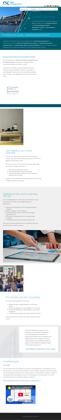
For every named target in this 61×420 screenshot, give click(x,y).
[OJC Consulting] (48, 6)
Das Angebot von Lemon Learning (13, 35)
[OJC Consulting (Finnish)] (58, 6)
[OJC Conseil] (45, 6)
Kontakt (55, 9)
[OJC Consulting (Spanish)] (53, 6)
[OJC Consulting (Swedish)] (55, 6)
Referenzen (41, 9)
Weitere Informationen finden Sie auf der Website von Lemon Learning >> (22, 380)
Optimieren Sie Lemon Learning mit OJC (37, 35)
